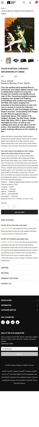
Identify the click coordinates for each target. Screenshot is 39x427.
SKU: (2, 76)
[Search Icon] (24, 3)
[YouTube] (17, 320)
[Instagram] (13, 320)
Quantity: (4, 203)
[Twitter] (8, 320)
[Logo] (11, 2)
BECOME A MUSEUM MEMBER (10, 241)
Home (3, 8)
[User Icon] (30, 3)
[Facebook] (3, 320)
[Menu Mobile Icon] (2, 2)
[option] (19, 34)
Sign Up (19, 352)
